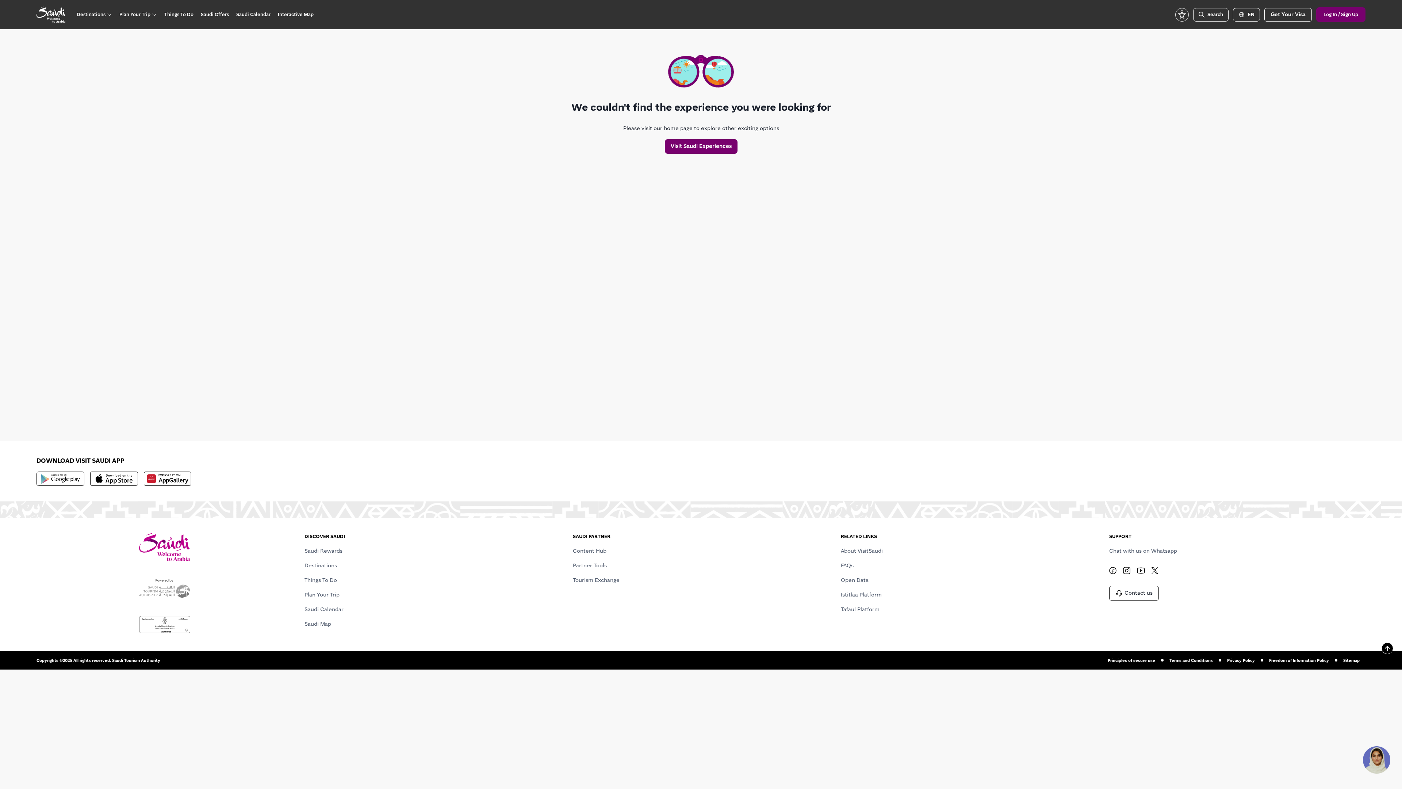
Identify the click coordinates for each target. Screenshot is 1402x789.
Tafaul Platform (860, 609)
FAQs (847, 565)
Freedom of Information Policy (1299, 660)
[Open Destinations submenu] (109, 15)
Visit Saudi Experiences (701, 146)
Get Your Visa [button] (1288, 14)
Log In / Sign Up (1341, 14)
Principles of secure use (1131, 660)
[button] (1182, 15)
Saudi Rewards (323, 551)
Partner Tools (590, 565)
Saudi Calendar (324, 609)
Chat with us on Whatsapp (1143, 551)
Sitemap (1351, 660)
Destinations (320, 565)
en (1251, 14)
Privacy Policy (1241, 660)
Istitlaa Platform (861, 595)
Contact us (1139, 593)
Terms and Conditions (1191, 660)
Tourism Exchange (596, 580)
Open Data (855, 580)
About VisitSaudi (862, 551)
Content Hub (589, 551)
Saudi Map (317, 624)
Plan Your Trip (322, 595)
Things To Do (320, 580)
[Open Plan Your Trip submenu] (154, 15)
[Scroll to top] (1387, 648)
